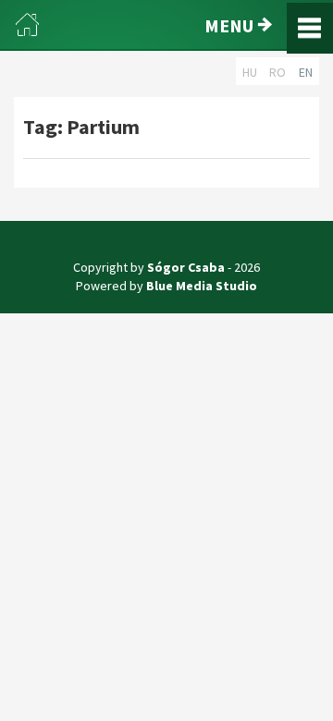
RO (277, 72)
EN (306, 72)
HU (249, 72)
